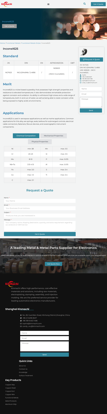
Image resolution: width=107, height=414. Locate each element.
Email (6, 205)
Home (2, 43)
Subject (7, 212)
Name (6, 198)
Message (7, 220)
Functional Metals (13, 43)
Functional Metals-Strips (30, 43)
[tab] (26, 135)
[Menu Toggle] (48, 4)
